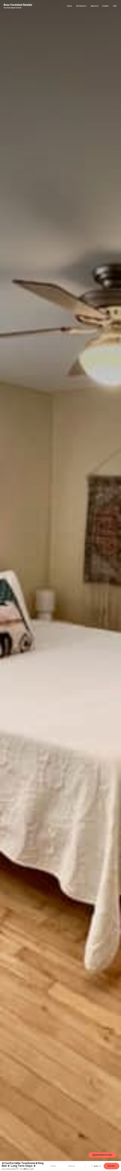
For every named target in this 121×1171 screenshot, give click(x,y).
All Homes (81, 6)
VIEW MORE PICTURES (103, 1155)
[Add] (100, 1166)
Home (69, 6)
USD (115, 6)
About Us (94, 6)
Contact (105, 6)
